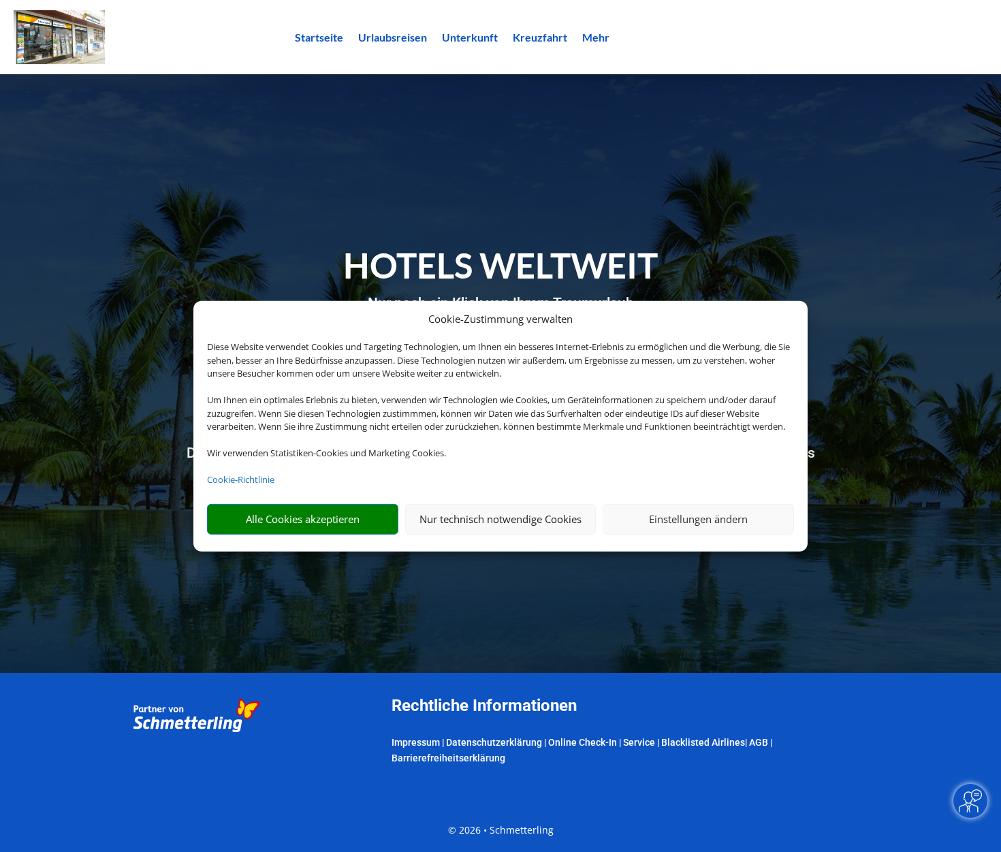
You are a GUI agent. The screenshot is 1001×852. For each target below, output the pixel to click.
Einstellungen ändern (698, 519)
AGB (758, 742)
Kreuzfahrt (540, 38)
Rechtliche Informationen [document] (484, 706)
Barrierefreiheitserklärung (448, 758)
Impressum (416, 742)
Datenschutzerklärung (494, 742)
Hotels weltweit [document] (500, 265)
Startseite (319, 38)
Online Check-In (582, 742)
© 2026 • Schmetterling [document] (501, 829)
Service (639, 742)
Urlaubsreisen (392, 38)
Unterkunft (470, 38)
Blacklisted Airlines (703, 742)
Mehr (595, 38)
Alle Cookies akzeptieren (303, 519)
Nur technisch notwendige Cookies (500, 519)
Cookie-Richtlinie (240, 479)
